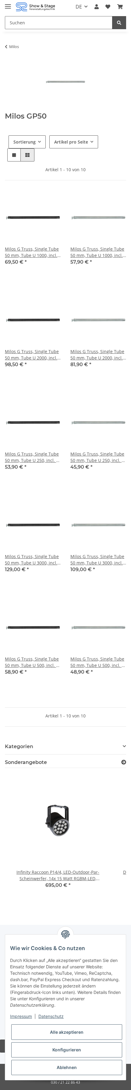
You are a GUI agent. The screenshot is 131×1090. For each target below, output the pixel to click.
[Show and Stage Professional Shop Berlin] (35, 7)
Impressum (21, 1016)
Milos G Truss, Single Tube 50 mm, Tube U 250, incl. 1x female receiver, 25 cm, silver (98, 457)
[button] (96, 7)
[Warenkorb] (120, 7)
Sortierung (24, 142)
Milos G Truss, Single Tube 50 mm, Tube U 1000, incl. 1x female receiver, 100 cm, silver (98, 252)
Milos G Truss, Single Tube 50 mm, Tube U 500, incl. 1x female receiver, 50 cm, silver (98, 662)
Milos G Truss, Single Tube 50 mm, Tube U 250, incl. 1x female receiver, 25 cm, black (33, 457)
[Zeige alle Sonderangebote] (123, 762)
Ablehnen (67, 1067)
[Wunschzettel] (108, 7)
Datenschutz (51, 1016)
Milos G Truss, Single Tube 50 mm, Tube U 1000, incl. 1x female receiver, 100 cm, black (32, 252)
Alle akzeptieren (66, 1032)
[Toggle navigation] (8, 4)
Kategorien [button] (19, 746)
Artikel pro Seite (71, 142)
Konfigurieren (66, 1049)
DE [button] (79, 6)
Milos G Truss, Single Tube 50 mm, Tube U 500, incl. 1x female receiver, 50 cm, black (33, 662)
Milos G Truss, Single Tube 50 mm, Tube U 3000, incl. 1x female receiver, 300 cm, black (32, 560)
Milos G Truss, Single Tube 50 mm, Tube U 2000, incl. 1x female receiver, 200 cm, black (32, 355)
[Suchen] (119, 22)
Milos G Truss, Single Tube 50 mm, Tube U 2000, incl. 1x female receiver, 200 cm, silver (98, 355)
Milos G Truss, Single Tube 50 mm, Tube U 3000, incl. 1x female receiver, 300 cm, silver (98, 560)
